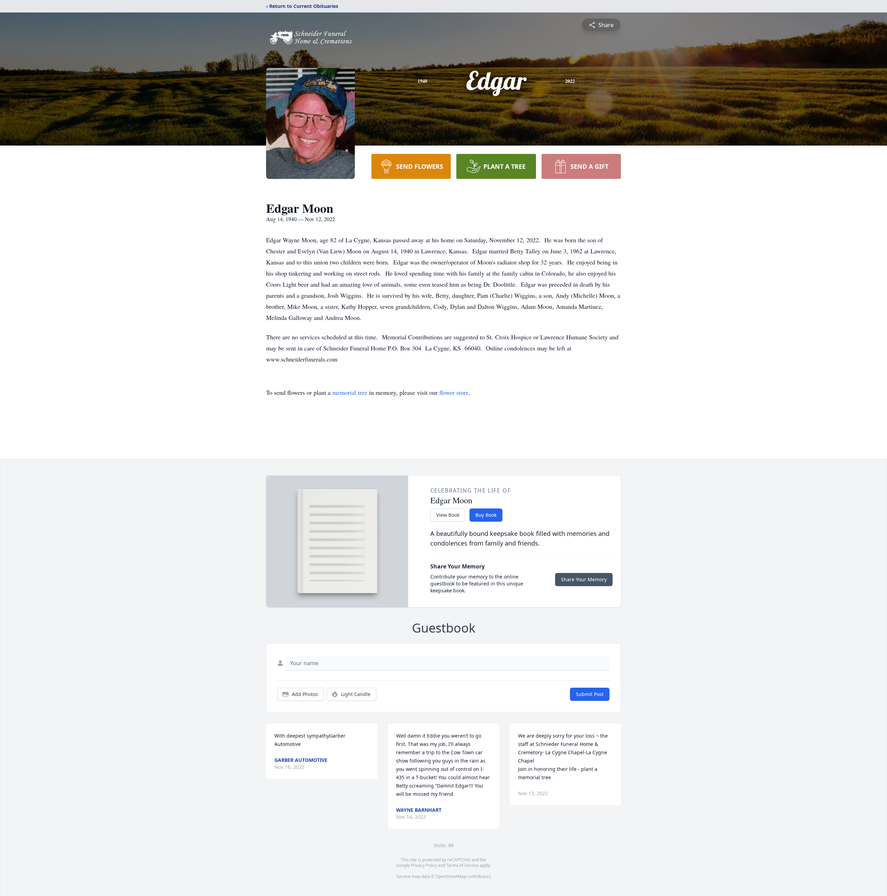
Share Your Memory (584, 579)
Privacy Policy (424, 865)
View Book (447, 515)
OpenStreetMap (451, 876)
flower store (453, 392)
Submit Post (590, 694)
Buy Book (486, 515)
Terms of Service (462, 865)
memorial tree (349, 392)
